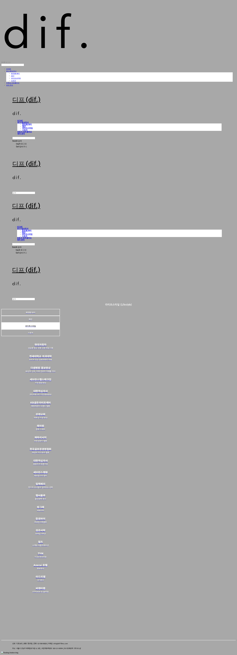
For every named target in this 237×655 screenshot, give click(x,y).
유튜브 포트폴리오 (12, 83)
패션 (12, 76)
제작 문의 (9, 85)
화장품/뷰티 (15, 73)
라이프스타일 (16, 78)
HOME (8, 69)
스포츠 (13, 80)
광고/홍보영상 (11, 71)
